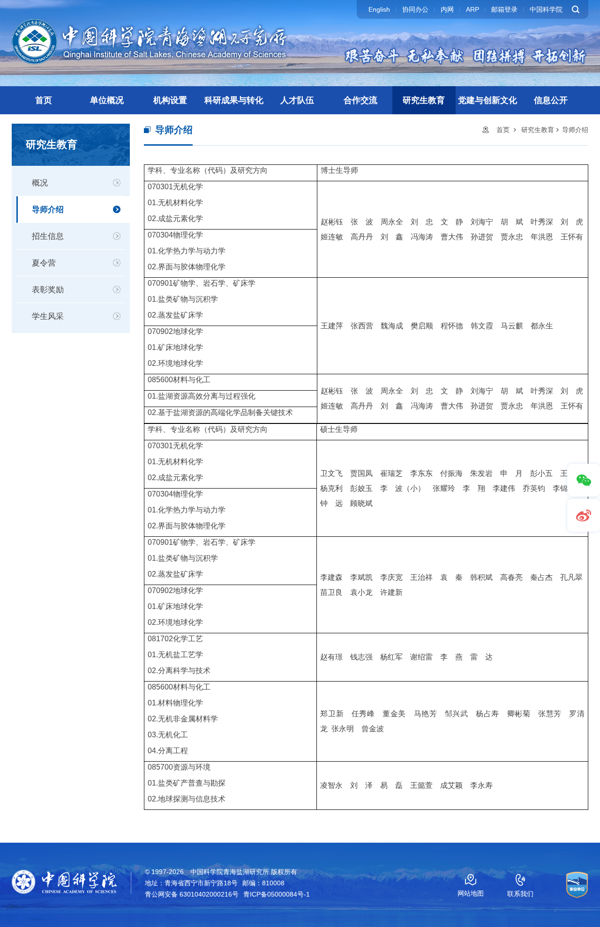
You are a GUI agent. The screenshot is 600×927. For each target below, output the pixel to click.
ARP (472, 9)
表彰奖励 (48, 289)
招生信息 (48, 236)
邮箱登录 (504, 9)
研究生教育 (424, 100)
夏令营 (44, 263)
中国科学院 (546, 9)
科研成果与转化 (233, 100)
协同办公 (415, 9)
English (379, 9)
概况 (40, 182)
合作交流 (360, 100)
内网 (447, 9)
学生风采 (48, 316)
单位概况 (107, 100)
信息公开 (551, 100)
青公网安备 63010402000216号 (192, 894)
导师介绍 (48, 209)
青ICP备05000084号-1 (276, 894)
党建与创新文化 (487, 100)
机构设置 (170, 100)
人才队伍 (297, 100)
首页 (43, 100)
